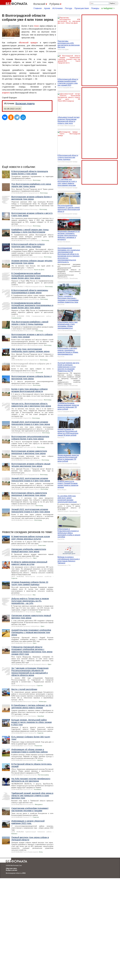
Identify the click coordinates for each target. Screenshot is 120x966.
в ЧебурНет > (108, 8)
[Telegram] (17, 117)
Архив (47, 8)
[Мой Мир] (23, 117)
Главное (38, 8)
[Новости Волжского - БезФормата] (14, 3)
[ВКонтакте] (5, 117)
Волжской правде (28, 42)
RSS (24, 873)
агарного (6, 93)
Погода (68, 8)
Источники (57, 8)
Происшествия (81, 8)
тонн (36, 26)
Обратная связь (11, 868)
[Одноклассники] (11, 117)
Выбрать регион (11, 870)
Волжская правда (25, 103)
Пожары (95, 8)
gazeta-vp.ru (10, 38)
